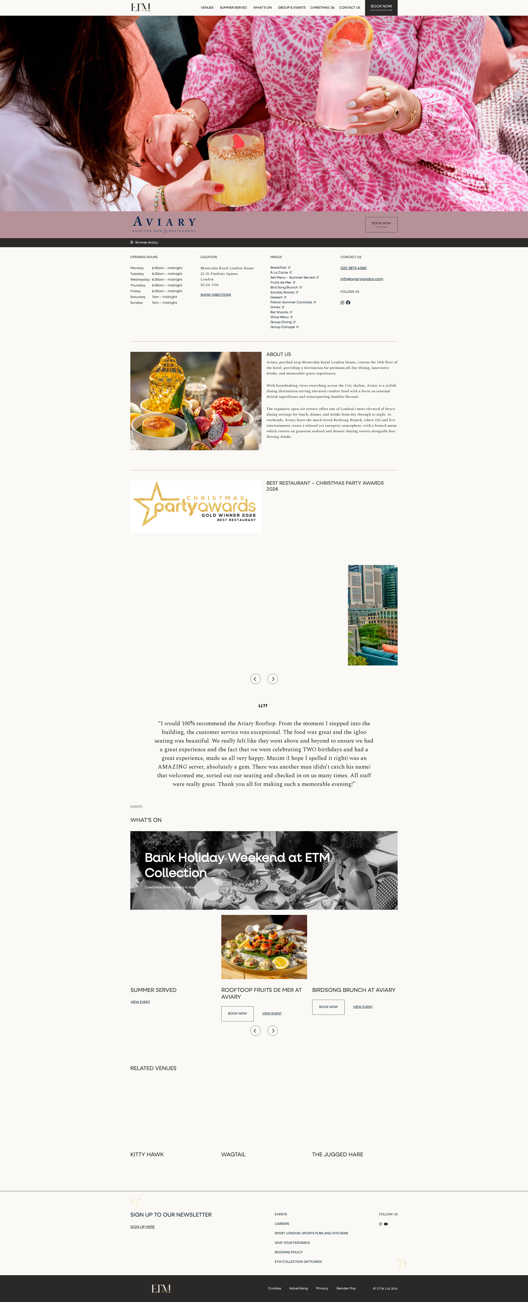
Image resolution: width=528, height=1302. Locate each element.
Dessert (276, 297)
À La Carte (279, 272)
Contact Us (349, 7)
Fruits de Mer (281, 282)
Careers (282, 1224)
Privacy (322, 1288)
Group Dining (281, 322)
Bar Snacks (279, 312)
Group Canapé (283, 327)
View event (140, 1002)
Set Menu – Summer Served (293, 277)
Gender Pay (346, 1288)
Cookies (274, 1288)
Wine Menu (280, 317)
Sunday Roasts (282, 292)
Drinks (275, 307)
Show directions (215, 295)
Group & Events (292, 7)
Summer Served (233, 7)
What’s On (262, 7)
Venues (207, 7)
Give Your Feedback (292, 1243)
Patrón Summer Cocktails (291, 302)
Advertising (298, 1288)
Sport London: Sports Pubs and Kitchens (311, 1233)
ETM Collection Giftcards (298, 1262)
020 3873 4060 (354, 268)
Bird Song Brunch (284, 287)
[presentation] (255, 679)
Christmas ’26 (322, 7)
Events (281, 1214)
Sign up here (142, 1227)
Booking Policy (289, 1252)
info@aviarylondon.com (362, 279)
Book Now (381, 8)
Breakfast (278, 267)
